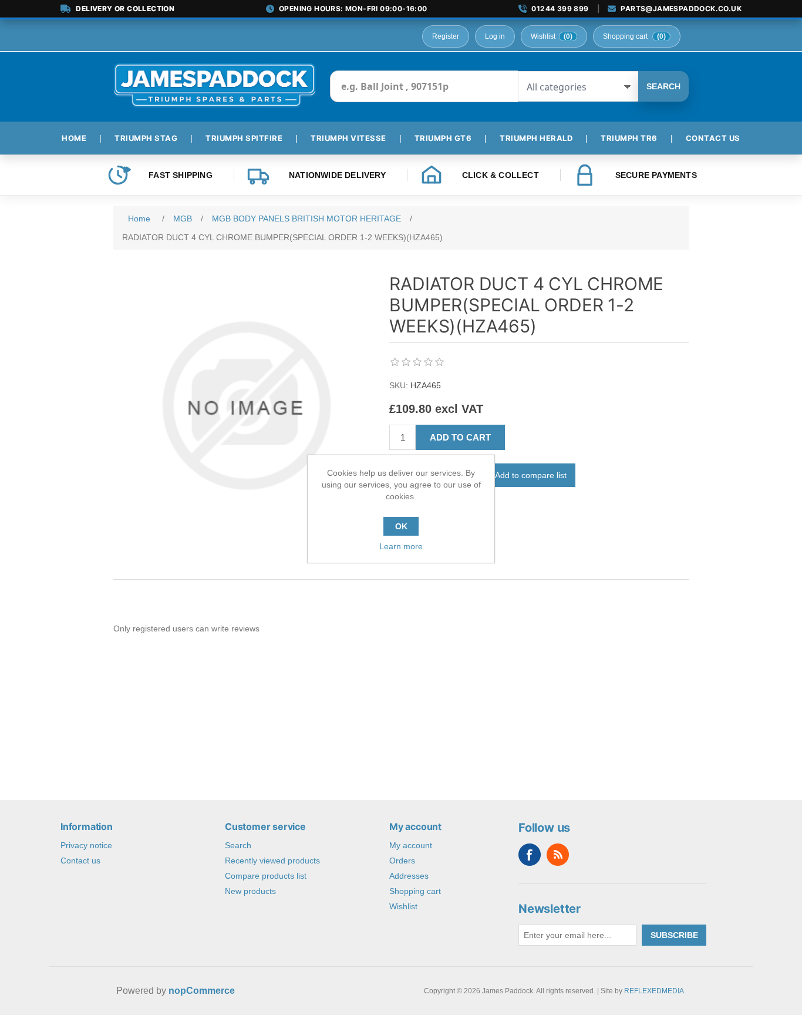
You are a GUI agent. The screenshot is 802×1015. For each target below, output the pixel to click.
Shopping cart (415, 891)
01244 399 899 (559, 8)
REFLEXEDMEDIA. (655, 991)
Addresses (409, 875)
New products (250, 891)
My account (410, 845)
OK (401, 526)
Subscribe (674, 935)
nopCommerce (202, 991)
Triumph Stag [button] (145, 138)
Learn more (401, 546)
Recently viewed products (272, 860)
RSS (558, 854)
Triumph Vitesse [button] (348, 138)
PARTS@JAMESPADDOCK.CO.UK (681, 8)
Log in (495, 36)
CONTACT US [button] (713, 138)
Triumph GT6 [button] (443, 138)
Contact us (80, 860)
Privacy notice (86, 845)
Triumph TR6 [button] (629, 138)
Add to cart (460, 437)
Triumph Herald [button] (536, 138)
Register (445, 36)
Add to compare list (531, 475)
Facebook (529, 854)
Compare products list (265, 875)
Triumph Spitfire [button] (243, 138)
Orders (402, 860)
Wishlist (403, 906)
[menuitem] (78, 138)
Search (663, 86)
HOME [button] (74, 138)
